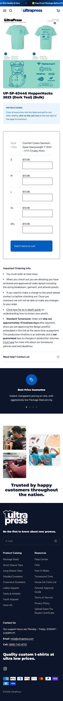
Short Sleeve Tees (13, 565)
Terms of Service (44, 597)
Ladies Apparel (11, 587)
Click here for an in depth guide (23, 309)
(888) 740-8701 (18, 644)
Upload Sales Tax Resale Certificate (44, 610)
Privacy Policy (42, 603)
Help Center (41, 559)
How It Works (42, 570)
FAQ (37, 565)
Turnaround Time (44, 576)
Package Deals (11, 559)
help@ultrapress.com (22, 638)
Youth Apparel (11, 599)
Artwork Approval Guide (44, 589)
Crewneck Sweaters (14, 582)
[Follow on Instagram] (5, 669)
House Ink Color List (45, 582)
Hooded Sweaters (13, 576)
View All (7, 605)
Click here (8, 342)
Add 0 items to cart (24, 246)
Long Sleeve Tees (12, 570)
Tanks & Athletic (12, 593)
